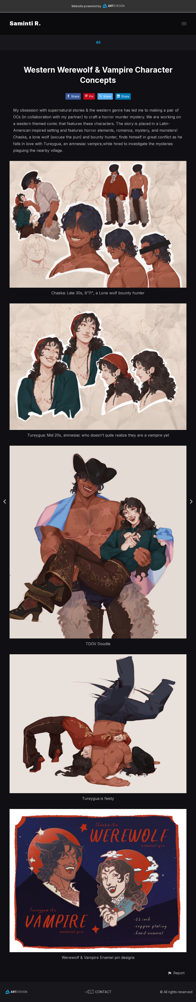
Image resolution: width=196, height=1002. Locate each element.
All (98, 42)
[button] (176, 973)
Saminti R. (25, 23)
